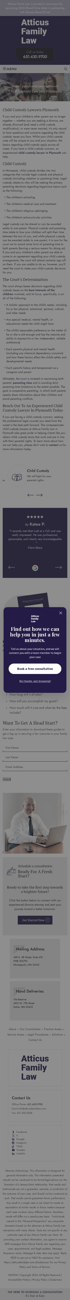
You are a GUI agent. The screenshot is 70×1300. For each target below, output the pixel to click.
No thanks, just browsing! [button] (35, 681)
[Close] (61, 613)
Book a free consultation (35, 669)
